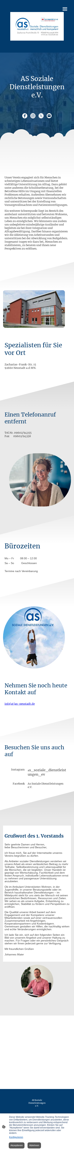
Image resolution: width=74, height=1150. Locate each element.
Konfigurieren (16, 1137)
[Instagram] (32, 115)
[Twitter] (41, 115)
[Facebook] (24, 115)
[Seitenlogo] (37, 26)
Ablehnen (34, 1145)
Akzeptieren (16, 1145)
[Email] (49, 115)
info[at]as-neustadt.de (20, 703)
